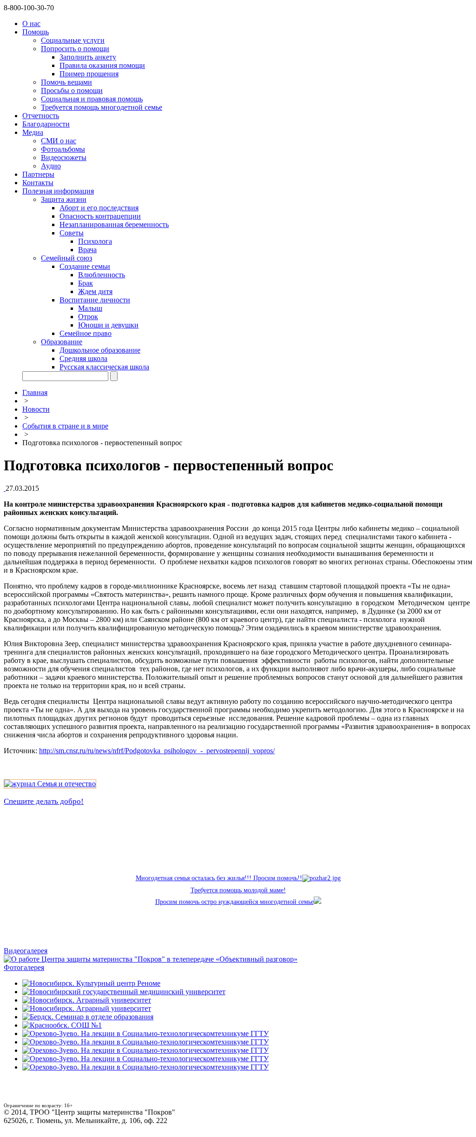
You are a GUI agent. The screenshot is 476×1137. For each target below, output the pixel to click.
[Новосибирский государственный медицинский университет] (123, 992)
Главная (34, 392)
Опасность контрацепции (100, 216)
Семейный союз (66, 258)
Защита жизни (63, 199)
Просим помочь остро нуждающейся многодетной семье (234, 901)
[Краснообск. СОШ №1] (62, 1025)
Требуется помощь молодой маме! (238, 890)
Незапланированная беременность (114, 224)
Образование (61, 342)
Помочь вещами (66, 82)
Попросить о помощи (75, 49)
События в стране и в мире (65, 426)
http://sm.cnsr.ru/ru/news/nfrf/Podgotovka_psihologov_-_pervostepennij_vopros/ (157, 751)
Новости (36, 409)
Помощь (35, 32)
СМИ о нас (58, 141)
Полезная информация (58, 191)
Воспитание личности (95, 300)
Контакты (37, 183)
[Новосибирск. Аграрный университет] (86, 1000)
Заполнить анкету (88, 57)
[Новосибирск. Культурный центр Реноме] (91, 983)
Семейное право (86, 333)
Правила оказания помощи (102, 65)
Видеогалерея (25, 951)
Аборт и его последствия (99, 208)
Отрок (88, 317)
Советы (72, 233)
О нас (31, 23)
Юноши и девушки (108, 325)
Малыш (90, 308)
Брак (85, 283)
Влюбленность (101, 275)
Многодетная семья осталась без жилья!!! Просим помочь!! (219, 878)
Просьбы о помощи (72, 90)
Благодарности (46, 124)
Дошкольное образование (100, 350)
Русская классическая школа (104, 367)
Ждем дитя (95, 291)
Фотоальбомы (63, 149)
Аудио (51, 166)
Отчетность (40, 116)
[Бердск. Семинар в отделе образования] (87, 1017)
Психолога (95, 241)
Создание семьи (85, 266)
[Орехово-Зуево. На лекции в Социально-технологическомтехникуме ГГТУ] (145, 1033)
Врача (87, 250)
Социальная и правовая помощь (92, 99)
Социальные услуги (73, 40)
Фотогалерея (24, 967)
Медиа (32, 132)
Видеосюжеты (63, 157)
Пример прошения (89, 74)
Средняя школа (83, 358)
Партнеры (38, 174)
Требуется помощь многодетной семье (101, 107)
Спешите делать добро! (44, 801)
